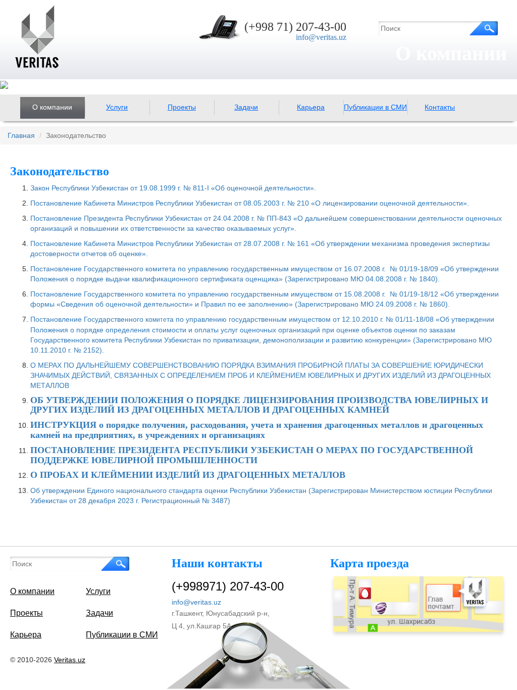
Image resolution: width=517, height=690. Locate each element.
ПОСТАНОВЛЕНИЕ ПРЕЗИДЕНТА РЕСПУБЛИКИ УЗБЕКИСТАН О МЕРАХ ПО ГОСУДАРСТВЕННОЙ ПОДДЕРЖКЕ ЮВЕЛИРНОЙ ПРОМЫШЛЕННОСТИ (251, 455)
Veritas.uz (69, 660)
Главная (21, 135)
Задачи (246, 107)
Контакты (440, 107)
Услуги (117, 107)
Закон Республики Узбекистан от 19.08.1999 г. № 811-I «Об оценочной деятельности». (173, 188)
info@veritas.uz (321, 37)
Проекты (182, 107)
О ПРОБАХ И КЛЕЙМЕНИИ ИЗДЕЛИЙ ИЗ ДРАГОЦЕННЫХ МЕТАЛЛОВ (187, 475)
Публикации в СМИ (375, 107)
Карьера (311, 107)
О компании (52, 107)
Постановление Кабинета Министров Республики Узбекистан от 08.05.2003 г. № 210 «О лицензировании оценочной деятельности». (249, 203)
